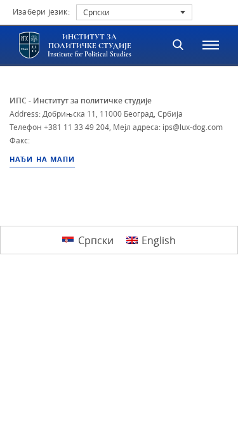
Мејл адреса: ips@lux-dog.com (168, 127)
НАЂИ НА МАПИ (42, 159)
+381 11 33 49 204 (76, 127)
